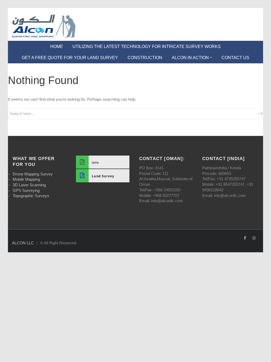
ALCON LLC (23, 243)
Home (56, 46)
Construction (145, 57)
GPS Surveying (26, 190)
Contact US (235, 57)
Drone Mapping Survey (33, 174)
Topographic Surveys (31, 196)
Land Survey (103, 176)
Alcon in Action (190, 57)
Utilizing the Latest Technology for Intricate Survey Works (147, 46)
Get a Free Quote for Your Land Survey (70, 57)
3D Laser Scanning (29, 185)
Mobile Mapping (26, 179)
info (95, 163)
